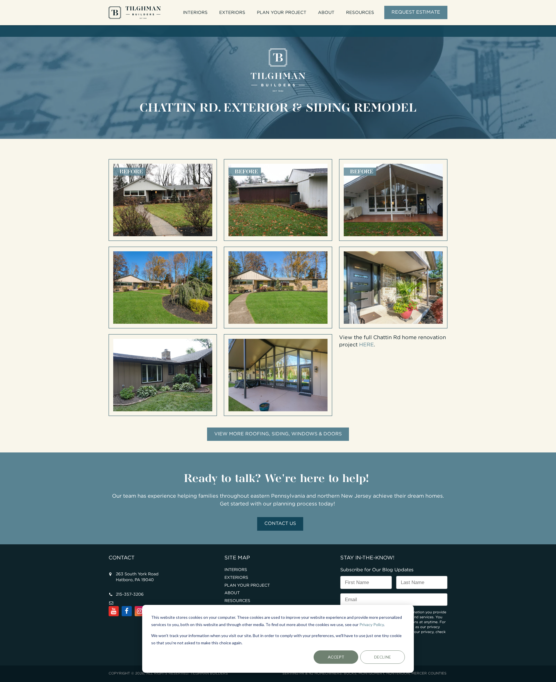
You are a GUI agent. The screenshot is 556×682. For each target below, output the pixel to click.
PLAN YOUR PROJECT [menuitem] (281, 12)
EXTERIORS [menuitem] (232, 12)
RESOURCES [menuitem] (360, 12)
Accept (336, 656)
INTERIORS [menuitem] (195, 12)
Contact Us (280, 523)
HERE (366, 345)
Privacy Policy (371, 624)
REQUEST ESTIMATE (416, 12)
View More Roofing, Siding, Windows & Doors (278, 434)
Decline (382, 656)
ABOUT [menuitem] (326, 12)
